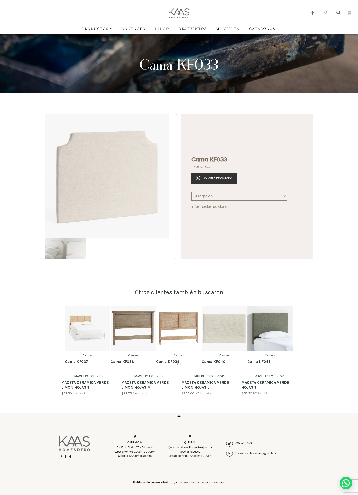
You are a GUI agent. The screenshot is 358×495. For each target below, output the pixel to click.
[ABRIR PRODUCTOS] (110, 28)
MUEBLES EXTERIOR (209, 376)
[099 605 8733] (229, 443)
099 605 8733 (244, 443)
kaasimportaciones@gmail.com (256, 453)
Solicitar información (218, 178)
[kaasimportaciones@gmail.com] (229, 453)
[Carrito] (349, 13)
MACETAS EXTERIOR (89, 376)
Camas (88, 355)
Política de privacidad (150, 482)
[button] (346, 483)
